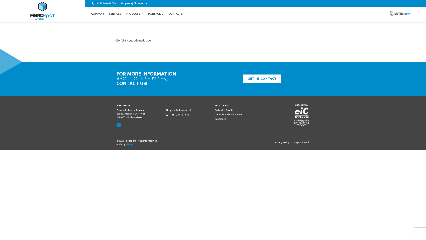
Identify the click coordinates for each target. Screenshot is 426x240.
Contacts (176, 13)
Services (115, 13)
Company (97, 13)
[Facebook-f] (118, 125)
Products (133, 13)
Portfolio (156, 13)
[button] (134, 13)
